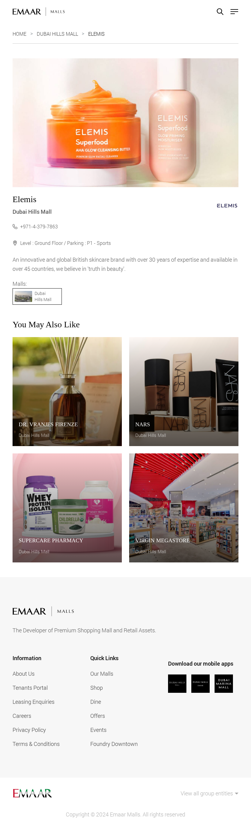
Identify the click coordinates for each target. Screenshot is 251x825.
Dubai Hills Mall (57, 34)
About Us (24, 673)
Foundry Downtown (114, 743)
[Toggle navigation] (232, 11)
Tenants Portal (30, 687)
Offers (97, 715)
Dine (95, 701)
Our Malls (101, 673)
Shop (96, 687)
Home (19, 34)
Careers (22, 715)
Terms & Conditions (36, 743)
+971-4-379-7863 (39, 226)
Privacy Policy (29, 729)
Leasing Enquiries (33, 701)
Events (98, 729)
